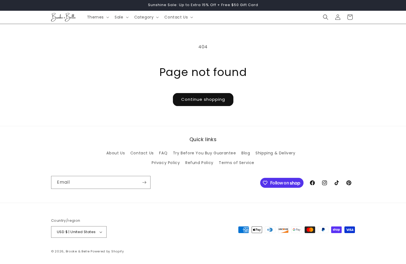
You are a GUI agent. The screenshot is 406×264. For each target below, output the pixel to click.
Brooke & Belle (78, 251)
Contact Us (142, 153)
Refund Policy (199, 162)
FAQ (163, 153)
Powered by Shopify (107, 251)
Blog (245, 153)
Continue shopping (203, 99)
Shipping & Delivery (275, 153)
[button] (98, 17)
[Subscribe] (144, 182)
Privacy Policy (166, 162)
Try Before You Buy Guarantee (204, 153)
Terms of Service (236, 162)
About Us (115, 153)
